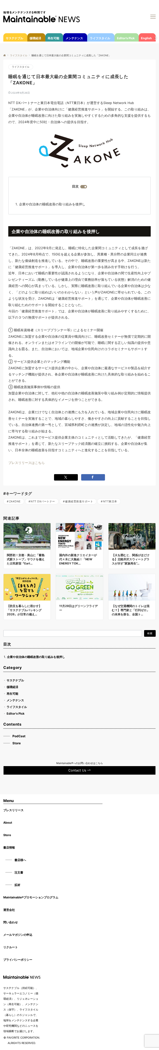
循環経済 (12, 687)
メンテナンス (15, 700)
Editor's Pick (15, 713)
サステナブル (15, 680)
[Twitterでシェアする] (66, 477)
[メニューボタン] (153, 16)
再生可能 (12, 693)
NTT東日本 (110, 501)
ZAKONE (15, 501)
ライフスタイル (21, 66)
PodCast (18, 736)
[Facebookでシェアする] (93, 477)
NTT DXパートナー (43, 501)
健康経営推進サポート (79, 501)
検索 (150, 633)
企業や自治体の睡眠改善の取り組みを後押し (52, 204)
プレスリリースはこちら (26, 463)
